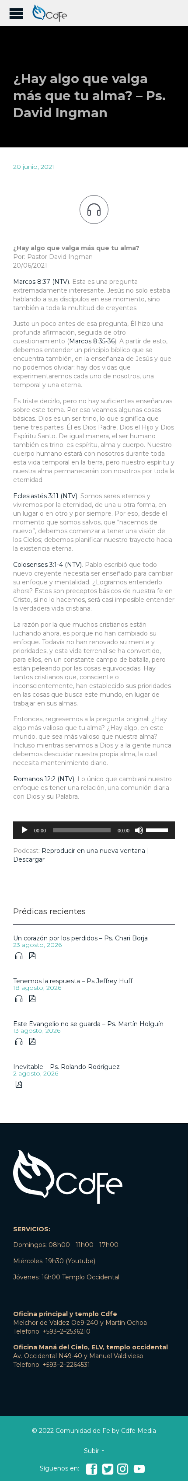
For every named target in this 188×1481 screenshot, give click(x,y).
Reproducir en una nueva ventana (93, 851)
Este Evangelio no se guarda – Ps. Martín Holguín (88, 1024)
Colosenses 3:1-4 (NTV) (47, 565)
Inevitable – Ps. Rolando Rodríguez (66, 1067)
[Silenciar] (139, 830)
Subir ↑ (94, 1451)
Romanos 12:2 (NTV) (43, 779)
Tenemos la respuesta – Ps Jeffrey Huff (72, 981)
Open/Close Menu (16, 13)
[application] (94, 830)
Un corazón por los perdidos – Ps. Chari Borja (80, 938)
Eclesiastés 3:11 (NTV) (45, 496)
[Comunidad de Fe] (52, 13)
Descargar (29, 859)
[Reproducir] (24, 830)
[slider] (158, 829)
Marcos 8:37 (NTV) (41, 282)
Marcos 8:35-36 (92, 341)
